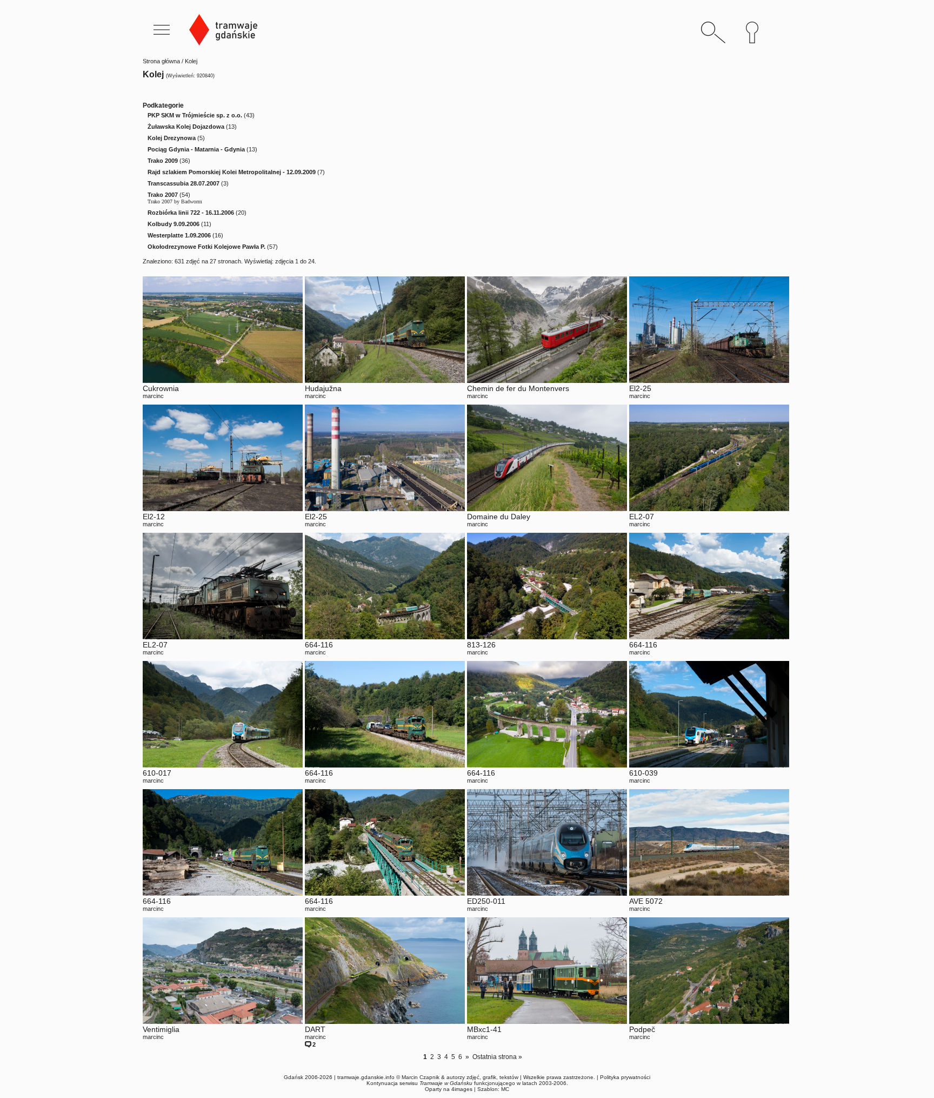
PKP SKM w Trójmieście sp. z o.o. (195, 115)
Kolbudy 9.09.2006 (173, 224)
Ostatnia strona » (497, 1057)
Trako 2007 (163, 194)
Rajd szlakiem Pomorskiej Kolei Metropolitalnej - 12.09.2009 (232, 172)
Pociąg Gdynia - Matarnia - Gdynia (196, 149)
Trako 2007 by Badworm (175, 201)
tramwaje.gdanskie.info (366, 1077)
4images (461, 1089)
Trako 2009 (163, 160)
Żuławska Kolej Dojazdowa (186, 126)
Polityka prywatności (625, 1077)
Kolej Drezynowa (172, 138)
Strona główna (161, 61)
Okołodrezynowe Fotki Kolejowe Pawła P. (206, 246)
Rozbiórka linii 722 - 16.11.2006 (191, 212)
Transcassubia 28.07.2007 (183, 183)
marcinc (153, 396)
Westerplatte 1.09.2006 (179, 235)
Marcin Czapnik (420, 1077)
